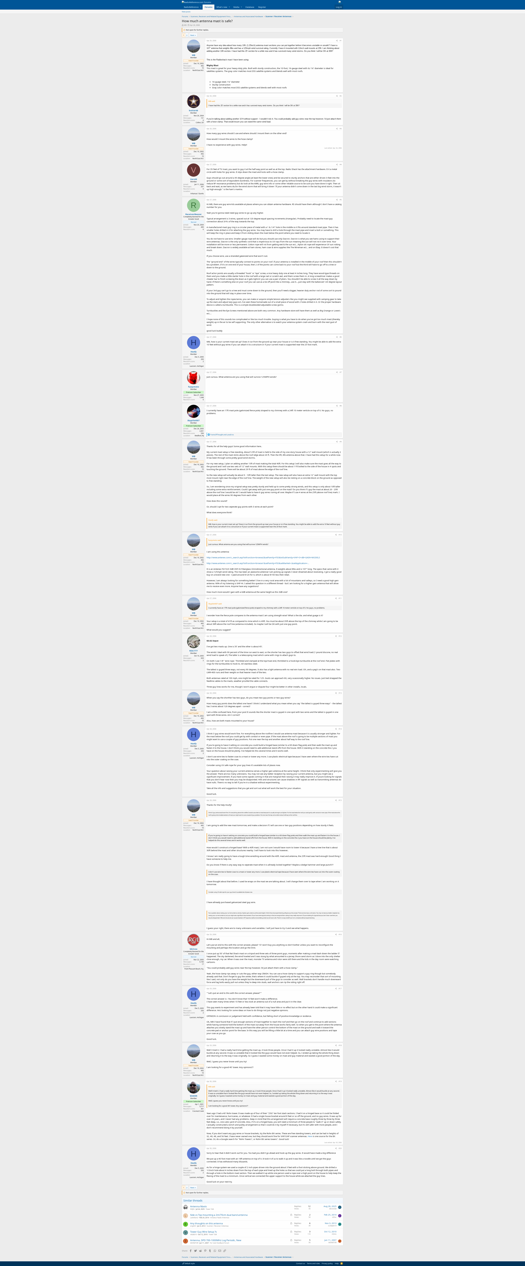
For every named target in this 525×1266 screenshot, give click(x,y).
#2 (341, 96)
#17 (340, 988)
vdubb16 (193, 1234)
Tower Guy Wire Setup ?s (203, 1231)
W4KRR (193, 1095)
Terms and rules (313, 1263)
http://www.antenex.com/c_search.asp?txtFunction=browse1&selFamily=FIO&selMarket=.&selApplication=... (258, 563)
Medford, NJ (199, 435)
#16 (340, 934)
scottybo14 (332, 1226)
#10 (340, 535)
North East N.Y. (198, 70)
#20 (340, 1148)
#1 (341, 40)
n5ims (334, 1234)
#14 (340, 729)
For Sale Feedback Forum (219, 1243)
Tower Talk (210, 1209)
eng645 (193, 1226)
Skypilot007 (193, 420)
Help (337, 1263)
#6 (341, 337)
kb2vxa (193, 949)
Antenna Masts (198, 1206)
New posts (186, 11)
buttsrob (193, 110)
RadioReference (191, 7)
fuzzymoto (193, 386)
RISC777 (193, 650)
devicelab (332, 1209)
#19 (340, 1081)
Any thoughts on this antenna (206, 1223)
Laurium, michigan (197, 366)
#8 (341, 406)
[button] (201, 7)
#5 (341, 200)
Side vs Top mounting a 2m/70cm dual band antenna (219, 1214)
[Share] (337, 40)
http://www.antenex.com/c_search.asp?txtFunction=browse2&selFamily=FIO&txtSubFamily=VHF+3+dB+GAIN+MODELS (263, 557)
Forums (208, 7)
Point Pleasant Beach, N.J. (194, 969)
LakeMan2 (194, 1217)
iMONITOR (194, 1243)
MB (185, 25)
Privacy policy (327, 1263)
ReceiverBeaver (193, 214)
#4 (341, 164)
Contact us (300, 1263)
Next (192, 35)
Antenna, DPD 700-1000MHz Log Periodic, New (215, 1240)
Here (310, 1136)
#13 (340, 693)
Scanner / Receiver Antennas (218, 1226)
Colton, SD (200, 122)
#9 (341, 441)
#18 (340, 1045)
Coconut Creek (198, 1111)
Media (236, 7)
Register (262, 7)
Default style (189, 1263)
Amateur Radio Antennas (219, 1217)
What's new (221, 7)
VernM (193, 179)
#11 (340, 598)
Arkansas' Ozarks (197, 193)
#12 (340, 636)
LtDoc (334, 1217)
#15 (340, 800)
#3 (341, 128)
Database (249, 7)
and (222, 435)
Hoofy (194, 351)
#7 (341, 372)
